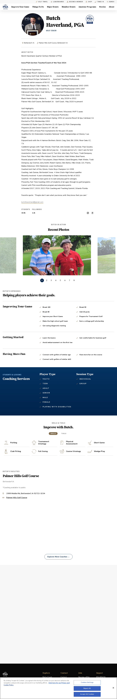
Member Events (68, 7)
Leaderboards (58, 2)
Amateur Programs (87, 7)
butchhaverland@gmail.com (32, 202)
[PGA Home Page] (5, 6)
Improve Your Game (20, 7)
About (111, 7)
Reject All (87, 688)
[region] (58, 688)
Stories (102, 7)
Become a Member (76, 2)
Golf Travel (43, 2)
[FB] (92, 213)
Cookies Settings (87, 682)
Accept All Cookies (87, 694)
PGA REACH (100, 677)
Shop (89, 2)
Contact (64, 677)
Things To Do (38, 7)
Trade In (99, 2)
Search (111, 2)
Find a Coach (47, 677)
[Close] (113, 687)
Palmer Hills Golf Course (16, 497)
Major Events (52, 7)
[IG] (87, 213)
